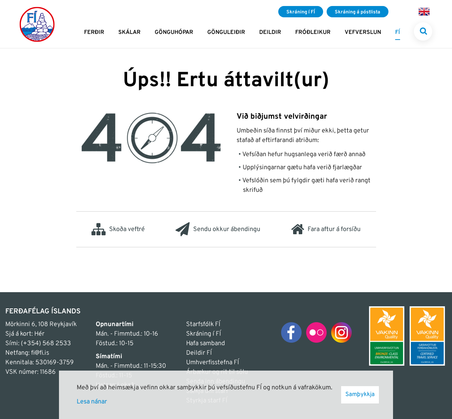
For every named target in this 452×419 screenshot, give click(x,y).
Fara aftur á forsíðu (334, 229)
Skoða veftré (127, 229)
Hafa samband (205, 344)
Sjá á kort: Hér (24, 334)
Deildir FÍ (199, 353)
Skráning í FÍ (203, 334)
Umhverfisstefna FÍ (212, 363)
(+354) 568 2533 (46, 344)
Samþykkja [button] (360, 395)
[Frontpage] (37, 24)
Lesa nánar (92, 402)
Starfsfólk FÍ (203, 324)
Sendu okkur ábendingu (226, 229)
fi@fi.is (40, 353)
